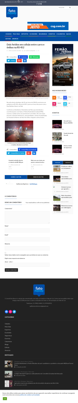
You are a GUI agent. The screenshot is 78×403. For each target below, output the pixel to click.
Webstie (7, 244)
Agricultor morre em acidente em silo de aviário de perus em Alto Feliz (36, 383)
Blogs (68, 34)
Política (30, 361)
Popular (57, 162)
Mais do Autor (38, 177)
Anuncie (15, 38)
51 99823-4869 (37, 303)
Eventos (52, 34)
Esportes (24, 34)
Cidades (8, 34)
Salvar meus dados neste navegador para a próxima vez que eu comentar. (26, 255)
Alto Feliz (17, 381)
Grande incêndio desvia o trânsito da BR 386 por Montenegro (16, 162)
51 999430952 (47, 303)
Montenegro (24, 372)
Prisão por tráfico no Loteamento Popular (66, 168)
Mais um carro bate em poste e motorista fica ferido (38, 162)
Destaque (17, 361)
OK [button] (5, 398)
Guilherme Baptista (30, 50)
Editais (8, 38)
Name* (7, 226)
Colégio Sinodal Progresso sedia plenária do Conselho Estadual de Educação (38, 373)
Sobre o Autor (16, 177)
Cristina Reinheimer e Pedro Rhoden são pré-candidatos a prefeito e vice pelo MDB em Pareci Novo (43, 364)
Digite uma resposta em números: (15, 258)
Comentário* (8, 208)
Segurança (43, 34)
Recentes (68, 162)
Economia (33, 34)
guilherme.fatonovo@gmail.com (39, 306)
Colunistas (60, 34)
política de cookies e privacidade (30, 395)
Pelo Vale (16, 34)
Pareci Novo (24, 361)
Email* (6, 235)
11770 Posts (33, 184)
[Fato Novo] (12, 13)
